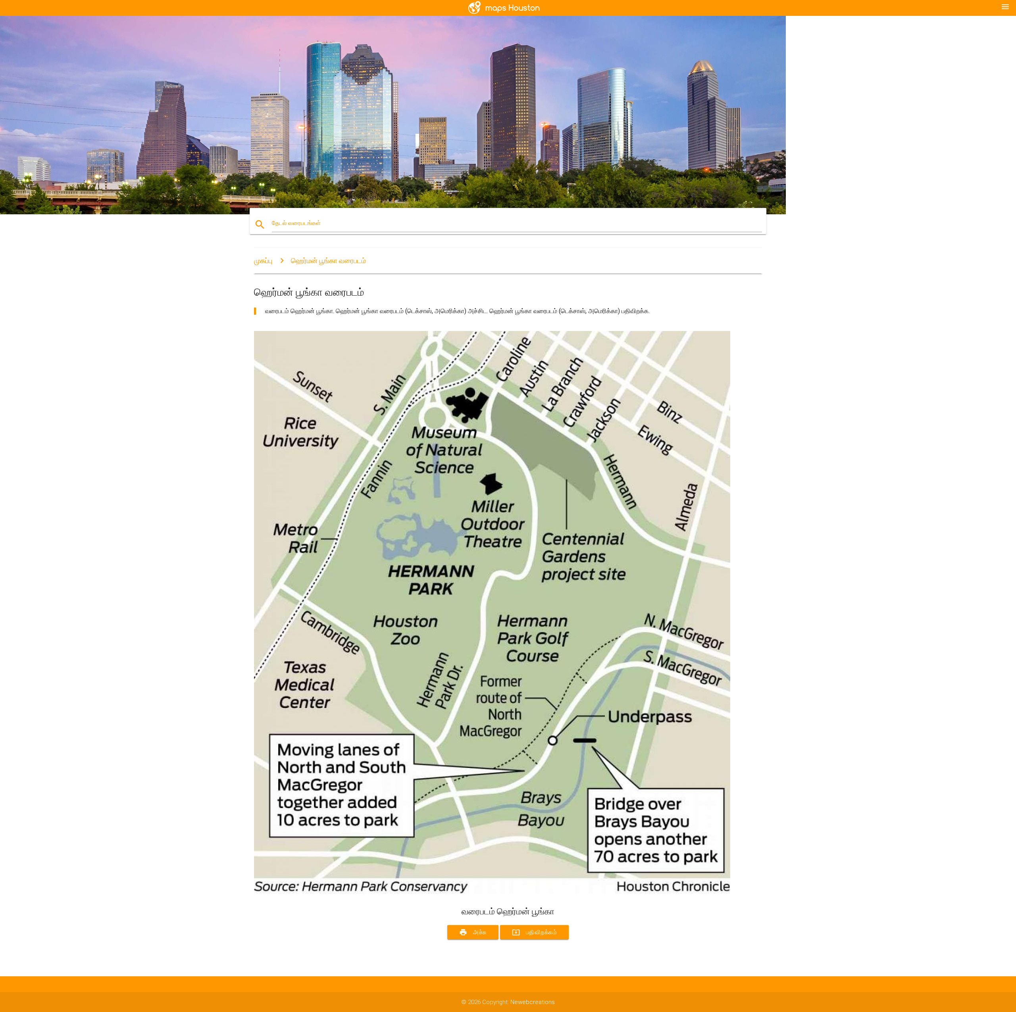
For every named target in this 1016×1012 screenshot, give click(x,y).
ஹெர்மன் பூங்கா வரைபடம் (328, 260)
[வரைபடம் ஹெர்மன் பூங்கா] (492, 891)
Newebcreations (532, 1002)
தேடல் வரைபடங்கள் (296, 223)
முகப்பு (263, 260)
